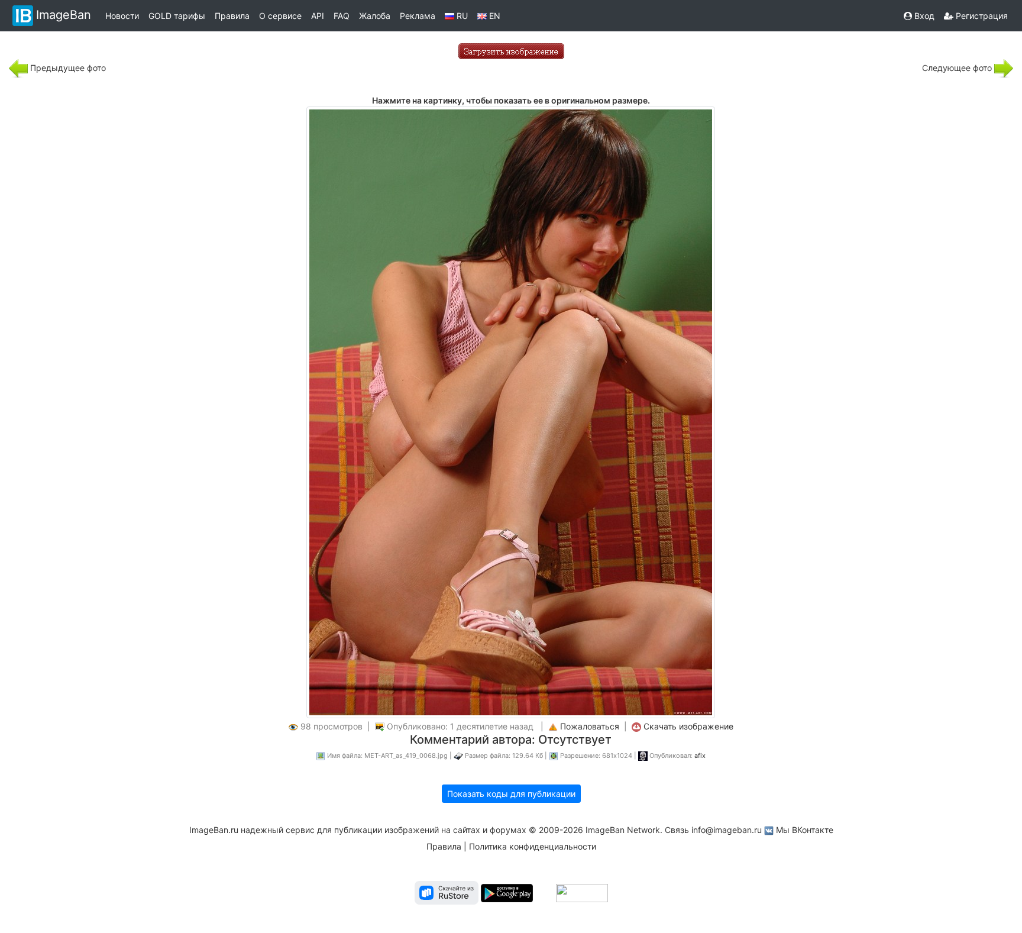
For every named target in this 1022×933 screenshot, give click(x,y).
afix (700, 755)
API (317, 16)
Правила (232, 16)
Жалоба (374, 16)
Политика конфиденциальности (532, 846)
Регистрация (980, 16)
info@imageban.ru (726, 830)
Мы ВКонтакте (804, 830)
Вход (923, 16)
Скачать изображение (688, 726)
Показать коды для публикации (511, 794)
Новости (122, 16)
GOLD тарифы (176, 16)
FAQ (342, 16)
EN (493, 16)
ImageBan (63, 15)
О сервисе (280, 16)
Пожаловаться (589, 726)
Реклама (417, 16)
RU (461, 16)
